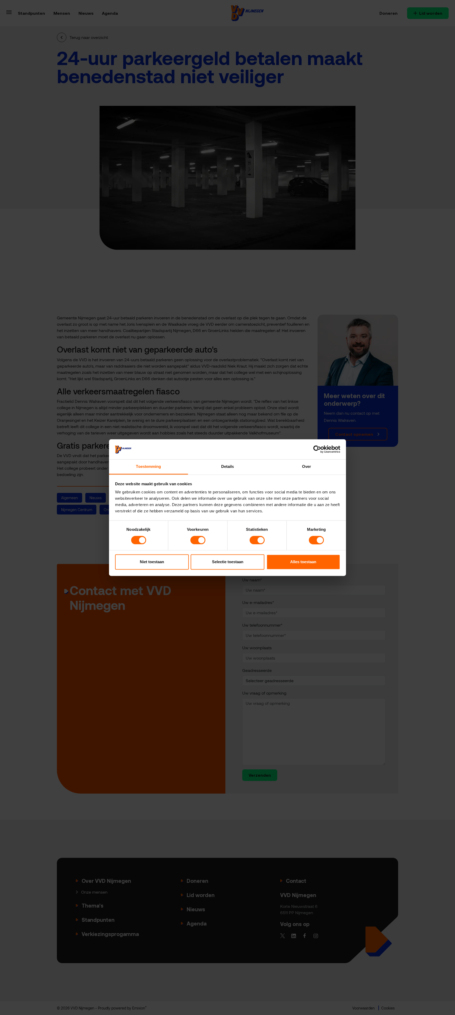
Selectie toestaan (227, 562)
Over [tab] (306, 466)
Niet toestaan (152, 562)
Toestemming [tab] (148, 466)
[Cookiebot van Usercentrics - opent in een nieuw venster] (317, 449)
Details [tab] (227, 466)
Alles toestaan (303, 562)
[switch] (197, 540)
